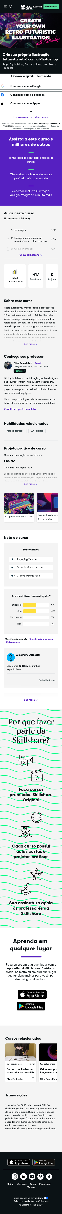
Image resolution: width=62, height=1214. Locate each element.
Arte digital (37, 430)
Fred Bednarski (45, 515)
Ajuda (33, 1184)
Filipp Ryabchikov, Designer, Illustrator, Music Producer (29, 66)
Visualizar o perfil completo (20, 409)
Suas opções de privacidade (28, 1198)
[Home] (27, 7)
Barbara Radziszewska (29, 700)
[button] (5, 7)
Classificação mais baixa (41, 639)
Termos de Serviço (41, 123)
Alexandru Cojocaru (28, 654)
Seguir (38, 363)
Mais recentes (13, 642)
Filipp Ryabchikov (27, 363)
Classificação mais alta (16, 639)
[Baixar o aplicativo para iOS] (18, 1162)
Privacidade (45, 1184)
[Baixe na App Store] (31, 994)
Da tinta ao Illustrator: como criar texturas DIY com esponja (20, 1072)
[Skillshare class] (20, 1052)
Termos (31, 1187)
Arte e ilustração (15, 430)
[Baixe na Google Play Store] (31, 1006)
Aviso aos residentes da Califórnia (31, 1201)
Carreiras (21, 1184)
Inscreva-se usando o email (31, 117)
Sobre (10, 1184)
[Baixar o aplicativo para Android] (43, 1162)
